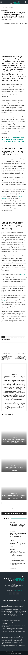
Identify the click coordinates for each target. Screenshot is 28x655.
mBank (19, 256)
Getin (4, 222)
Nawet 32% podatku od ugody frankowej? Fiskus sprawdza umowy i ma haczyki (14, 469)
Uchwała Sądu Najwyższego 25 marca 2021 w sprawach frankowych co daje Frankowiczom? (6, 357)
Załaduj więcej (13, 568)
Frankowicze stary (21, 337)
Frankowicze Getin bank (11, 337)
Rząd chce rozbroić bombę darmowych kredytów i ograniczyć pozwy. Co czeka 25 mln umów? (17, 562)
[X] (14, 593)
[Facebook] (10, 593)
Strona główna (4, 7)
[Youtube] (18, 593)
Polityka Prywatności (11, 598)
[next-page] (5, 503)
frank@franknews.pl (17, 590)
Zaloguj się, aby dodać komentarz (14, 513)
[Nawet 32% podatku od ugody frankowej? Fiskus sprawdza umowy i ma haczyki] (14, 458)
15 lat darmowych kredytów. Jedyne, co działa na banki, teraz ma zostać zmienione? (14, 441)
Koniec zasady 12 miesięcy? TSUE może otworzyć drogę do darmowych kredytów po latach (14, 496)
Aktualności (11, 7)
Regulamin (19, 598)
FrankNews (7, 23)
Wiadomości (14, 437)
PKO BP (3, 300)
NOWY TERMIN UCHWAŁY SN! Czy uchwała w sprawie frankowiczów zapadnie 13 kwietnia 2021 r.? (21, 357)
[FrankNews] (2, 23)
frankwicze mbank (6, 339)
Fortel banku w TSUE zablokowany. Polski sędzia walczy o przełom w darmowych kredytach (17, 553)
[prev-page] (2, 503)
